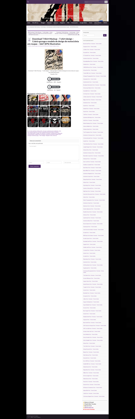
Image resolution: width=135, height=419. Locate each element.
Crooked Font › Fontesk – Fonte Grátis (91, 250)
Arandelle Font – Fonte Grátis (89, 90)
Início (28, 22)
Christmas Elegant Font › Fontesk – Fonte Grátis (93, 396)
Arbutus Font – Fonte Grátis (89, 214)
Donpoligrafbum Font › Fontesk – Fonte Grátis (93, 61)
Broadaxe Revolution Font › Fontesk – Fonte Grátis (94, 85)
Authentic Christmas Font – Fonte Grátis (92, 135)
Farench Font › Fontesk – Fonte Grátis (91, 384)
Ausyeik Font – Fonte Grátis (89, 52)
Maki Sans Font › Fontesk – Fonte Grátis (92, 191)
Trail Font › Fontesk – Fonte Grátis (90, 114)
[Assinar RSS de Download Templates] (28, 1)
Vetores (56, 23)
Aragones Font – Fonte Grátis (89, 46)
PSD (68, 22)
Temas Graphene (37, 417)
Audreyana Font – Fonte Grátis (90, 226)
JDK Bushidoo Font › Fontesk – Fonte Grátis (93, 265)
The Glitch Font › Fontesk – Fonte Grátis (92, 346)
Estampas (48, 133)
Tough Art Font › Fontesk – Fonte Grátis (92, 287)
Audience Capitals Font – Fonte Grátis (91, 164)
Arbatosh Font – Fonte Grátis (89, 158)
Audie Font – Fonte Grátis (89, 141)
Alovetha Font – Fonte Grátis (89, 358)
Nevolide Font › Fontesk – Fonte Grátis (91, 293)
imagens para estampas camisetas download (45, 134)
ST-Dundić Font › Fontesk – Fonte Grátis (92, 55)
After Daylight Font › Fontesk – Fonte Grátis (93, 340)
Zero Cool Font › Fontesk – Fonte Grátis (92, 161)
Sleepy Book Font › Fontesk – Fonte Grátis (92, 179)
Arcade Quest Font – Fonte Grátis (90, 238)
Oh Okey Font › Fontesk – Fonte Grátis (91, 93)
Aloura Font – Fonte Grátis (89, 343)
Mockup (49, 23)
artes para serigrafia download (44, 132)
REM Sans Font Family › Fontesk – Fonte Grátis (93, 235)
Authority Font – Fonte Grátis (89, 262)
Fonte (90, 22)
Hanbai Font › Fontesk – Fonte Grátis (91, 108)
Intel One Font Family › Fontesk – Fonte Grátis (93, 229)
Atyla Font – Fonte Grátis (88, 105)
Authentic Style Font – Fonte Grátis (91, 203)
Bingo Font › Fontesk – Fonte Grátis (91, 352)
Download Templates (67, 15)
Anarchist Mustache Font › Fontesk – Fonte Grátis (94, 194)
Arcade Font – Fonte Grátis (89, 232)
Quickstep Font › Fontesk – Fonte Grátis (92, 217)
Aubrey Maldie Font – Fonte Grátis (90, 126)
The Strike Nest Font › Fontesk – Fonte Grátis (93, 144)
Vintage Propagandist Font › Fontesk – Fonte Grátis (94, 76)
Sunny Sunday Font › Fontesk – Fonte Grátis (93, 337)
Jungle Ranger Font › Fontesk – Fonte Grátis (93, 147)
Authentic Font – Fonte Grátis (90, 102)
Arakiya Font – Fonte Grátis (89, 64)
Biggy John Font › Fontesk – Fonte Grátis (92, 99)
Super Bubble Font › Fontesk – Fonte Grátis (92, 304)
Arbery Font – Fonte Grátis (89, 182)
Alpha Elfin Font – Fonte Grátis (90, 390)
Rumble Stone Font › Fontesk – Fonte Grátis (93, 211)
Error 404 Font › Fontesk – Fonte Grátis (91, 361)
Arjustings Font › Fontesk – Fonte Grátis (92, 185)
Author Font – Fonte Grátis (89, 253)
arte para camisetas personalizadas (50, 131)
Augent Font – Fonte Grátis (89, 244)
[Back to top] (132, 416)
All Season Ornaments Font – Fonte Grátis (92, 387)
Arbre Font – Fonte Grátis (89, 197)
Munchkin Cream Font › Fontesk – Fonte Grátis (93, 155)
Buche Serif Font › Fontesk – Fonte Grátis (92, 43)
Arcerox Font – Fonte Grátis (89, 307)
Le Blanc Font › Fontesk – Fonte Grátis (91, 49)
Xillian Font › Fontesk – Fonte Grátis (91, 372)
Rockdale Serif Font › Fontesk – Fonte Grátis (93, 241)
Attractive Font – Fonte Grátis (90, 70)
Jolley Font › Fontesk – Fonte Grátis (91, 299)
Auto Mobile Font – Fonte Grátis (90, 334)
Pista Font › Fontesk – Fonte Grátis (91, 381)
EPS (43, 46)
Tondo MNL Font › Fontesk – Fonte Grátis (92, 73)
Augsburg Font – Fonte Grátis (89, 268)
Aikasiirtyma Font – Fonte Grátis (90, 366)
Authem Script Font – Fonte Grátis (91, 58)
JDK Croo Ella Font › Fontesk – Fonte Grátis (92, 328)
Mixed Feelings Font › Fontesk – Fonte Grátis (93, 123)
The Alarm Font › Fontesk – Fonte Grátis (92, 275)
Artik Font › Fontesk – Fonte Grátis (91, 120)
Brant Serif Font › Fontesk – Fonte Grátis (92, 322)
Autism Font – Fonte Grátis (89, 290)
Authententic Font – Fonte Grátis (90, 82)
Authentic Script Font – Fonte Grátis (91, 176)
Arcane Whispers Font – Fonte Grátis (91, 278)
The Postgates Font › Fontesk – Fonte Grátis (93, 132)
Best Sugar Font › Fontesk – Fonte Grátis (92, 310)
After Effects (97, 23)
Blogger (43, 22)
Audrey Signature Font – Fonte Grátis (91, 209)
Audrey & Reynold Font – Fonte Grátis (91, 188)
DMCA (105, 22)
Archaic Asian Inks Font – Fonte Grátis (91, 331)
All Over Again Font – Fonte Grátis (90, 375)
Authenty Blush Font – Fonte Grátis (91, 220)
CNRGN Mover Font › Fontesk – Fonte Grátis (93, 67)
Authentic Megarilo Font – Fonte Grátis (92, 173)
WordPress (35, 22)
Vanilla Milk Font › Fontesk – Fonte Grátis (92, 363)
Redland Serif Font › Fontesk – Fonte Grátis (92, 316)
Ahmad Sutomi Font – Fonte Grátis (91, 349)
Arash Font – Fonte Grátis (89, 111)
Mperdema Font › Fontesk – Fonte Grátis (92, 259)
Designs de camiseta (38, 46)
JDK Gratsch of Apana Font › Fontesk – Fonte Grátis (94, 325)
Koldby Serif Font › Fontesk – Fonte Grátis (92, 247)
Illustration (47, 46)
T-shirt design (42, 135)
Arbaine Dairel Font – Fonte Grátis (90, 129)
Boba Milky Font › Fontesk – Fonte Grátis (92, 170)
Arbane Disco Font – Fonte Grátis (90, 149)
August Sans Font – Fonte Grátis (90, 281)
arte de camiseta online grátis (35, 131)
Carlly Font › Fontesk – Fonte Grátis (91, 393)
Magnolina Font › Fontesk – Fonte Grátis (92, 369)
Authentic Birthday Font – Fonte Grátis (92, 117)
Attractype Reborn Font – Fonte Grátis (91, 87)
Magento (62, 22)
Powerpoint (74, 22)
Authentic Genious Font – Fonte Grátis (92, 152)
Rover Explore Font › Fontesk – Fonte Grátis (93, 223)
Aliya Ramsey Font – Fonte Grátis (90, 355)
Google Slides (83, 22)
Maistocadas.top (88, 407)
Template (54, 46)
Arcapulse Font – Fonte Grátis (90, 296)
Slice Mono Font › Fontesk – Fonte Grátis (92, 167)
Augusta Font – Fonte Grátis (89, 319)
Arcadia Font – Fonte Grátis (89, 256)
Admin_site (31, 46)
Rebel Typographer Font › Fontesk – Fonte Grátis (94, 200)
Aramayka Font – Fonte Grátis (89, 79)
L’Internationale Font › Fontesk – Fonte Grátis (93, 138)
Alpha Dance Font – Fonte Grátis (90, 378)
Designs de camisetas (41, 133)
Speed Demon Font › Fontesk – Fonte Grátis (93, 284)
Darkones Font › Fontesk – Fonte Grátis (92, 206)
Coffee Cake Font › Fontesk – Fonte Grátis (92, 96)
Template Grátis (49, 135)
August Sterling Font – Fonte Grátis (91, 301)
